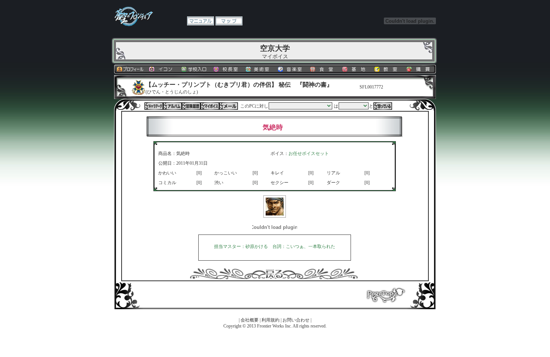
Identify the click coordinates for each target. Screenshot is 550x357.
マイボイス (210, 106)
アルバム (172, 106)
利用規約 (270, 320)
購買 (420, 69)
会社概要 (250, 320)
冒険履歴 (191, 106)
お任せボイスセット (308, 153)
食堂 (323, 69)
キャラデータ (153, 106)
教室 (388, 69)
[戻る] (274, 277)
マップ (229, 20)
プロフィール (130, 69)
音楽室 (291, 69)
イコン (162, 69)
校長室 (227, 69)
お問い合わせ (295, 320)
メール (228, 106)
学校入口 (194, 69)
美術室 (259, 69)
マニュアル (200, 20)
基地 (355, 69)
